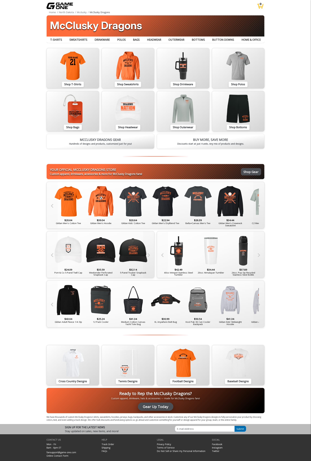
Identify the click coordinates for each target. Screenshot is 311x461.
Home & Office (251, 39)
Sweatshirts (78, 39)
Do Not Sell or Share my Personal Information (181, 451)
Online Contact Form (57, 455)
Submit (240, 428)
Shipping (106, 447)
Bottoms (198, 39)
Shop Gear (251, 172)
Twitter (215, 451)
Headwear (154, 39)
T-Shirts (56, 39)
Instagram (217, 447)
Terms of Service (166, 447)
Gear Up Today (155, 406)
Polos (121, 39)
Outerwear (176, 39)
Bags (136, 39)
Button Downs (223, 39)
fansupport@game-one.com (61, 452)
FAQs (104, 451)
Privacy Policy (164, 444)
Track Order (108, 444)
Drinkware (102, 39)
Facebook (217, 444)
